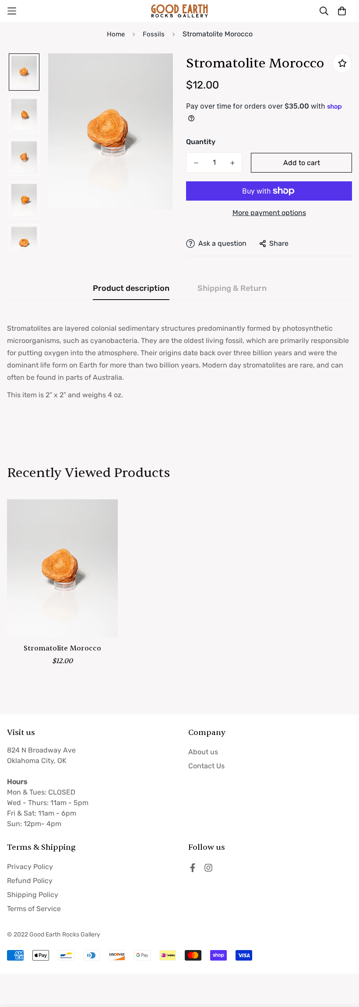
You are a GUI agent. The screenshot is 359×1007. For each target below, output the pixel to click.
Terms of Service (34, 909)
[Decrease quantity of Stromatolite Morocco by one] (196, 163)
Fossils (154, 34)
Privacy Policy (30, 866)
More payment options (269, 212)
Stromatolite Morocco (62, 648)
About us (203, 752)
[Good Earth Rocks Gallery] (179, 11)
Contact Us (206, 766)
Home (116, 34)
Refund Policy (30, 880)
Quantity (200, 142)
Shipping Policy (32, 894)
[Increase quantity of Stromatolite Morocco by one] (232, 163)
